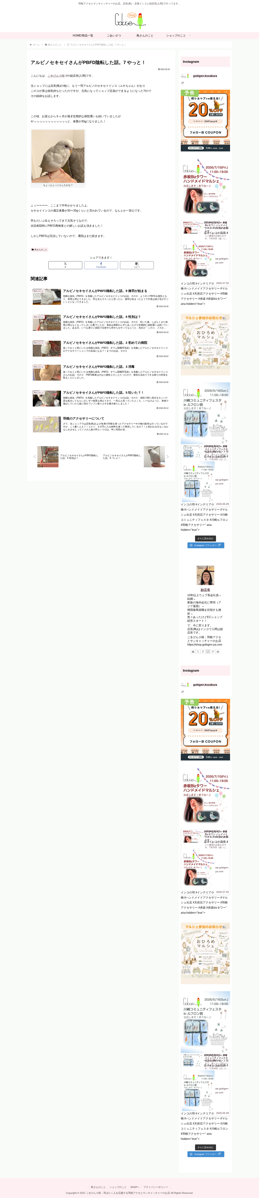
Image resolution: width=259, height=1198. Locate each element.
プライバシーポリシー (155, 1187)
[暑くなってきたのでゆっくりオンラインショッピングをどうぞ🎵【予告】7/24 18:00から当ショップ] (205, 120)
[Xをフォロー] (198, 651)
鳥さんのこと (41, 249)
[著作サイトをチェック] (193, 651)
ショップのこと (118, 1187)
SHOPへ (135, 1187)
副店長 (205, 590)
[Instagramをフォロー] (208, 651)
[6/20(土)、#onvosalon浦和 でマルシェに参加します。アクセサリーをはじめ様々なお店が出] (205, 344)
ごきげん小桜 (56, 75)
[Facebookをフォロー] (203, 651)
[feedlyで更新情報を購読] (217, 651)
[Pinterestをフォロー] (213, 651)
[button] (137, 265)
